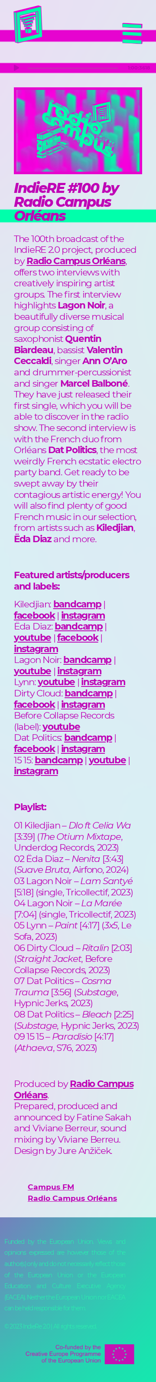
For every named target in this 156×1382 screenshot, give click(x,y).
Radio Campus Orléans (73, 1089)
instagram (83, 615)
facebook (34, 615)
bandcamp (77, 604)
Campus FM (51, 1186)
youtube (32, 637)
